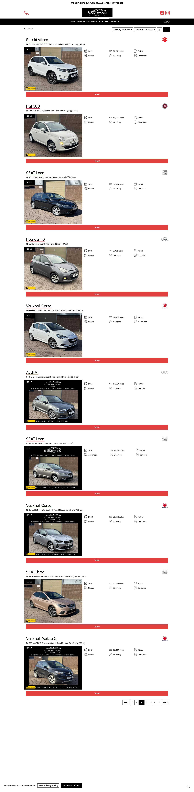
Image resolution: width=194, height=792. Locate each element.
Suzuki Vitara (37, 39)
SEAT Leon (35, 172)
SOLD (29, 49)
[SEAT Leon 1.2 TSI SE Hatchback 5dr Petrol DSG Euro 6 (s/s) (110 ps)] (53, 468)
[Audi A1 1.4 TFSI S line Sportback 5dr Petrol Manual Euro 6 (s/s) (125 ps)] (53, 401)
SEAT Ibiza (35, 572)
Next (165, 702)
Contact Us (114, 22)
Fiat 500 (33, 106)
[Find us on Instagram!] (167, 12)
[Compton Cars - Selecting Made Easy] (97, 12)
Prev (126, 702)
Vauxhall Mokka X (41, 638)
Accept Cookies (71, 785)
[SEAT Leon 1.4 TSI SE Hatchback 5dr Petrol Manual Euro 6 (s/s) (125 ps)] (53, 202)
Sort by (122, 30)
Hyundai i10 (35, 239)
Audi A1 (32, 372)
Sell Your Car (92, 22)
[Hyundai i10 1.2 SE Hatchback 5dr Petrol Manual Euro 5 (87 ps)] (53, 268)
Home (72, 22)
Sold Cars (103, 22)
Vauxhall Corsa (38, 306)
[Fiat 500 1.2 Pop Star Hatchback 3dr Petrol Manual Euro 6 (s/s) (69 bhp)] (53, 135)
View (97, 94)
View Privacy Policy (48, 785)
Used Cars (81, 22)
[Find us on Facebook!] (161, 12)
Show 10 (144, 30)
